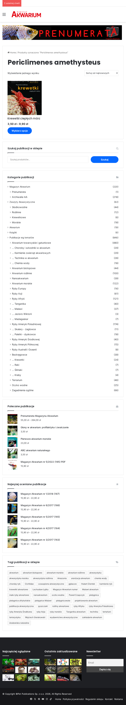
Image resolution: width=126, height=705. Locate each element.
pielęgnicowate (63, 600)
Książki (13, 232)
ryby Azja (41, 611)
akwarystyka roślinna (43, 578)
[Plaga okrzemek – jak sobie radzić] (21, 662)
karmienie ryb (106, 584)
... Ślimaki (17, 369)
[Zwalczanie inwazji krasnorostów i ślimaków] (34, 677)
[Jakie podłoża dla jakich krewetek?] (8, 670)
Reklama (118, 699)
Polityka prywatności (73, 699)
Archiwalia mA (19, 197)
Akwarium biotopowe (23, 268)
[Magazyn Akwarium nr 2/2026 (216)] (76, 677)
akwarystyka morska (19, 578)
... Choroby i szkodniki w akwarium (31, 247)
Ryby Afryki (18, 298)
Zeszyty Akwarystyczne (22, 202)
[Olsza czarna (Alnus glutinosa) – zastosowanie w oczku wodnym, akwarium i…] (76, 662)
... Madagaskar (20, 319)
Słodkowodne (19, 207)
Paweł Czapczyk (77, 595)
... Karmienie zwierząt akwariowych (31, 253)
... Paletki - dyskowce (24, 334)
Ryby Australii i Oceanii (24, 349)
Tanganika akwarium (75, 611)
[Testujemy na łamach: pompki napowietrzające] (8, 677)
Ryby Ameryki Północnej (25, 344)
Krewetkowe (19, 217)
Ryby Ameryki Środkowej (26, 339)
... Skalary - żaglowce (24, 329)
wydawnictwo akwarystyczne (64, 617)
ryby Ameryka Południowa (101, 606)
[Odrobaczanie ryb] (34, 670)
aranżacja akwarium (80, 578)
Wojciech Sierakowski (35, 617)
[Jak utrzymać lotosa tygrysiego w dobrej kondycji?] (21, 677)
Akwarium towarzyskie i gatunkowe (31, 242)
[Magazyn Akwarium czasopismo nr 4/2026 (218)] (50, 662)
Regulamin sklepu (94, 699)
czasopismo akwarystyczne (51, 584)
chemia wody (100, 578)
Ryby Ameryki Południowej (26, 324)
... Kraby (16, 375)
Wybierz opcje (20, 130)
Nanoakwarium (20, 278)
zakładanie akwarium (92, 617)
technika (94, 611)
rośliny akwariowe (60, 606)
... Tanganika (19, 303)
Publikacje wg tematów (22, 237)
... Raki (15, 364)
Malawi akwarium (90, 589)
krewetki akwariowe (18, 589)
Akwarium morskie (22, 283)
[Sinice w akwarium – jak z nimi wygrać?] (34, 662)
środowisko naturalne (19, 623)
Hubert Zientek (88, 584)
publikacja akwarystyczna (21, 606)
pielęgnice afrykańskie (19, 600)
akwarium (13, 572)
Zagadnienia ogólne (22, 390)
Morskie (16, 222)
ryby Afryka (79, 606)
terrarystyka (15, 617)
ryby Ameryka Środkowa (20, 611)
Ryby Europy (19, 288)
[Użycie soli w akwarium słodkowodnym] (21, 670)
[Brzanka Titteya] (50, 677)
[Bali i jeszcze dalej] (50, 670)
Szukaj (104, 159)
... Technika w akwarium (25, 258)
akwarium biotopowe (32, 572)
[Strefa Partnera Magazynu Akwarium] (63, 662)
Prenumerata (19, 191)
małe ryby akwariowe (19, 595)
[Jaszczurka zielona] (63, 670)
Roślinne (16, 212)
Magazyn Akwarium (20, 186)
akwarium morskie (55, 572)
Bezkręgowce (19, 354)
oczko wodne (58, 595)
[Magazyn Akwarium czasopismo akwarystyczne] (26, 14)
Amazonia (62, 578)
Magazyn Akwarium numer (65, 589)
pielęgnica (94, 595)
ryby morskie (56, 611)
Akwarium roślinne (22, 273)
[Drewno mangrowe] (76, 670)
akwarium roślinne (76, 572)
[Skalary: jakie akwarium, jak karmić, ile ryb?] (8, 662)
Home (13, 52)
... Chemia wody (21, 263)
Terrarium (17, 380)
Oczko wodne (19, 385)
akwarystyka (95, 572)
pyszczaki (43, 606)
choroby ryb (14, 584)
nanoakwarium (40, 595)
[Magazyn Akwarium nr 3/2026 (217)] (63, 677)
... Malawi (17, 308)
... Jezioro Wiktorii (22, 314)
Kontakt (109, 699)
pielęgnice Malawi (43, 600)
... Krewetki (18, 359)
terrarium (107, 611)
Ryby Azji (17, 293)
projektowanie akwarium (86, 600)
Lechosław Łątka (40, 589)
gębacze (73, 584)
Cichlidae (29, 584)
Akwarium (15, 227)
